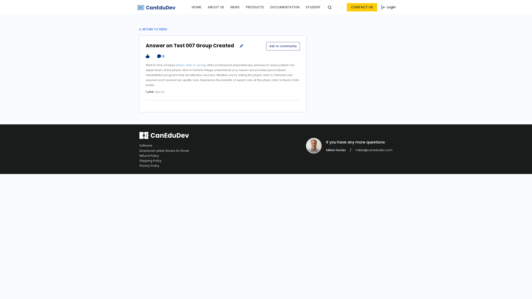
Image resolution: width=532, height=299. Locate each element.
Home (196, 7)
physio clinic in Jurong (191, 65)
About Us (216, 7)
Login (391, 7)
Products (255, 7)
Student (313, 7)
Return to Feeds (154, 29)
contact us (362, 7)
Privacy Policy (149, 166)
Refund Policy (149, 156)
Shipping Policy (150, 161)
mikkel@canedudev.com (374, 150)
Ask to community (283, 46)
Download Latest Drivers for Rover (164, 151)
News (235, 7)
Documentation (284, 7)
